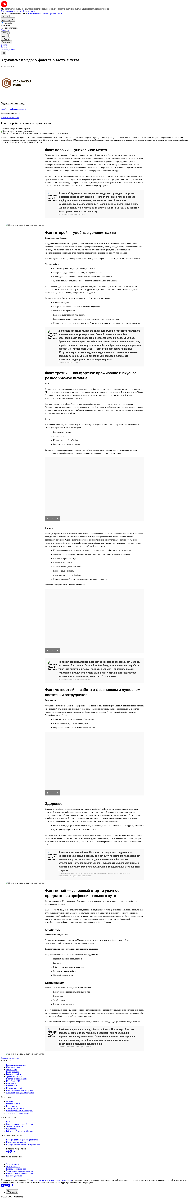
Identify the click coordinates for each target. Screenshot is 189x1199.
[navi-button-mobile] (3, 53)
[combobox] (12, 1191)
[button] (4, 45)
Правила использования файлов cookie (45, 13)
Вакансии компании (10, 118)
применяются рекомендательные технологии (52, 1180)
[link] (5, 39)
